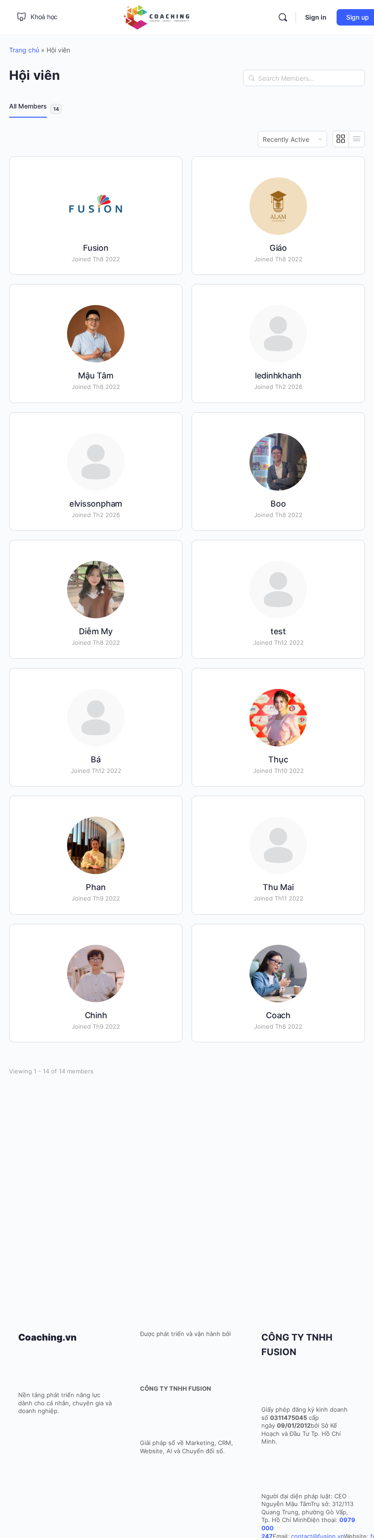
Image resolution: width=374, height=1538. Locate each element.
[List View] (356, 139)
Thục (278, 759)
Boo (278, 503)
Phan (95, 887)
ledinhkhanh (278, 375)
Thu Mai (278, 887)
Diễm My (95, 631)
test (278, 631)
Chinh (96, 1015)
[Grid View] (341, 139)
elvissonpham (95, 503)
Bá (96, 759)
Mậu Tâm (95, 375)
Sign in (316, 17)
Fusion (96, 248)
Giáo (278, 248)
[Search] (252, 78)
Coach (278, 1015)
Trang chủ (24, 50)
